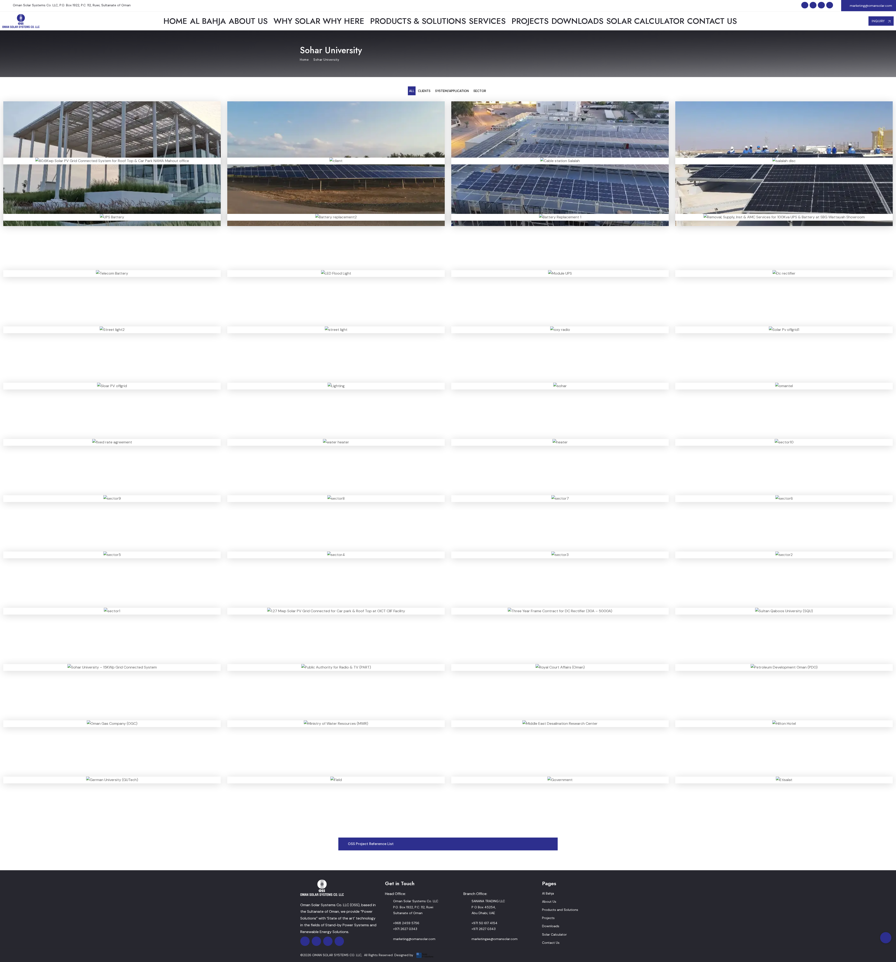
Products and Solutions (560, 910)
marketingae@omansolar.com (495, 939)
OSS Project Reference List (371, 844)
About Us (549, 901)
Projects (548, 918)
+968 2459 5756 (406, 923)
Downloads (550, 926)
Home (304, 60)
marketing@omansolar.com (871, 6)
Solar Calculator (554, 934)
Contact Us (551, 943)
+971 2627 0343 (405, 929)
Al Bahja (548, 893)
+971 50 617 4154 (484, 923)
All (411, 91)
